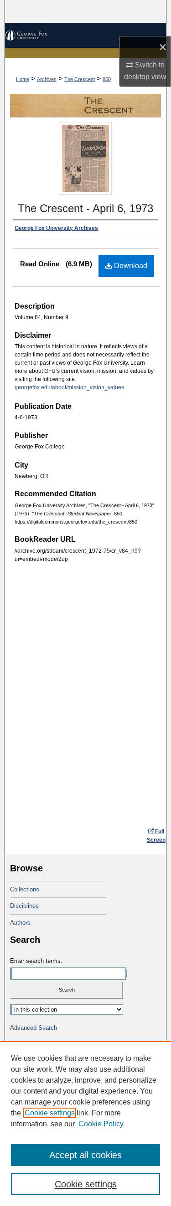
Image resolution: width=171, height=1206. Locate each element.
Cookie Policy (101, 1124)
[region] (85, 1123)
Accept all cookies (85, 1155)
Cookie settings (50, 1113)
